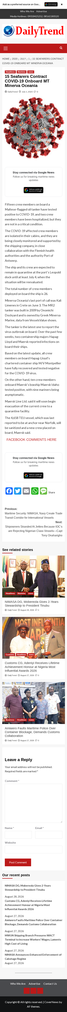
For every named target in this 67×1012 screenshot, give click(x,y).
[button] (5, 48)
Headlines (10, 72)
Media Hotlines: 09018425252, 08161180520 (34, 16)
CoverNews (51, 1002)
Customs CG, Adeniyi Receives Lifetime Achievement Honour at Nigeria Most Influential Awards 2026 (32, 666)
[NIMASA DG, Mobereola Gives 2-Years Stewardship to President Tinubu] (33, 576)
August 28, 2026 (27, 610)
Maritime (21, 72)
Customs (10, 655)
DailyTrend (13, 91)
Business (10, 720)
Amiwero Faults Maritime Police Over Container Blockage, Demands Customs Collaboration (32, 732)
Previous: (33, 513)
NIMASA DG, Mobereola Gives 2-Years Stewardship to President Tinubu (31, 603)
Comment (12, 780)
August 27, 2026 (27, 675)
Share (51, 492)
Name (9, 827)
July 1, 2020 (27, 91)
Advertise (41, 11)
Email (39, 827)
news (30, 72)
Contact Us (50, 983)
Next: (33, 529)
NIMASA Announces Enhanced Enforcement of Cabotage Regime (33, 956)
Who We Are (27, 11)
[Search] (61, 48)
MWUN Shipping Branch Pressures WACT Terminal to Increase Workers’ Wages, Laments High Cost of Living (33, 939)
